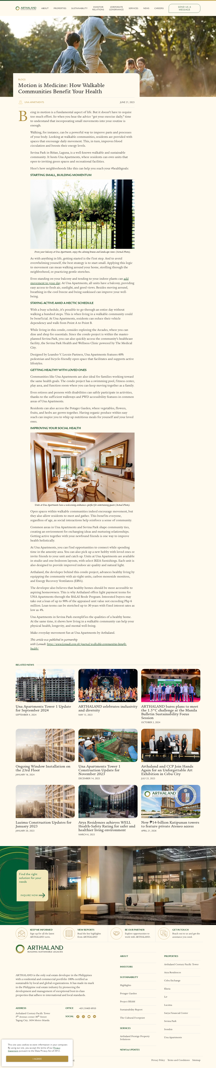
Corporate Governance (116, 8)
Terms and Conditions (178, 1060)
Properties (60, 8)
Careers (159, 8)
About (45, 8)
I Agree (37, 1058)
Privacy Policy (158, 1060)
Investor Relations (98, 8)
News (146, 8)
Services (133, 8)
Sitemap (196, 1060)
